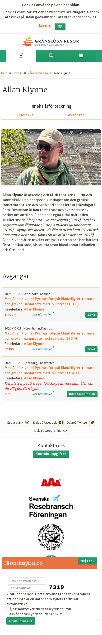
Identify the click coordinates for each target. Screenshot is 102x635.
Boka (91, 314)
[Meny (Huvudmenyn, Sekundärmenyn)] (81, 56)
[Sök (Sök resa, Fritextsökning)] (51, 56)
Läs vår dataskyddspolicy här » (33, 614)
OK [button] (60, 26)
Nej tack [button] (87, 561)
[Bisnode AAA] (51, 482)
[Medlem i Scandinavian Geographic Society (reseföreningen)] (51, 537)
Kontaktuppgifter (51, 454)
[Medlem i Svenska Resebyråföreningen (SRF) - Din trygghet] (51, 507)
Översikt (26, 115)
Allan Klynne (34, 309)
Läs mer (45, 25)
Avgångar (76, 115)
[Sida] (21, 56)
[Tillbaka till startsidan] (51, 41)
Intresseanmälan (82, 394)
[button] (51, 304)
